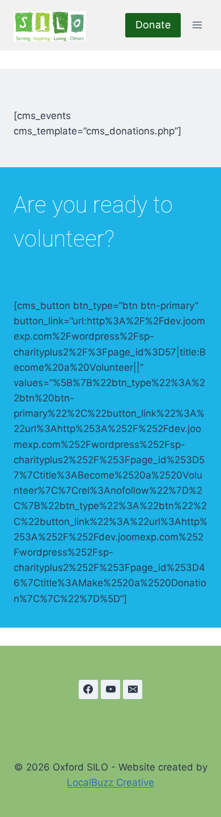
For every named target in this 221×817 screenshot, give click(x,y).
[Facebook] (88, 689)
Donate (153, 25)
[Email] (132, 689)
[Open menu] (196, 25)
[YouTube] (110, 689)
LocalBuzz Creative (110, 782)
